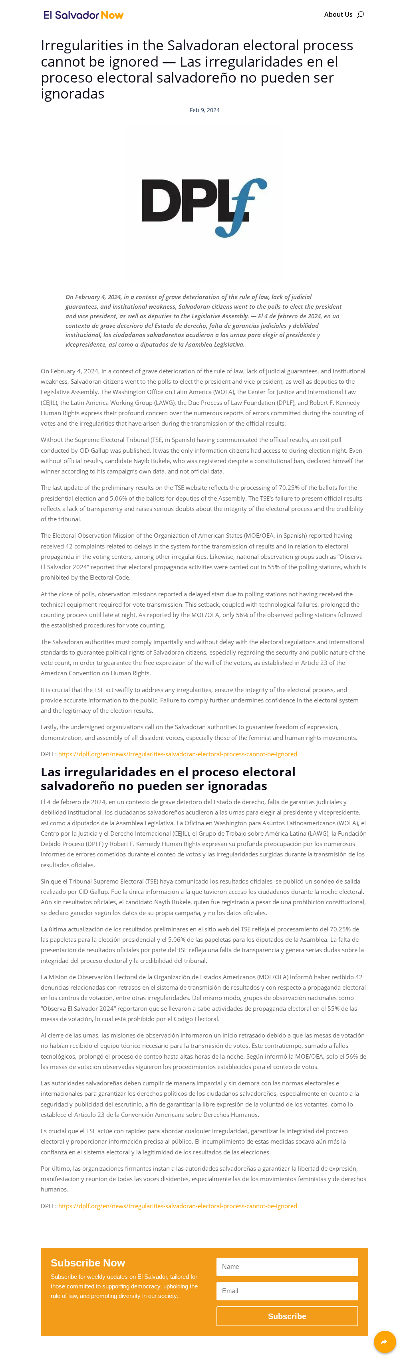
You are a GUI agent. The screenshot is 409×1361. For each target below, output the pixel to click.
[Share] (385, 1342)
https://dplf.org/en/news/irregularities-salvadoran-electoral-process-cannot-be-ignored (177, 754)
